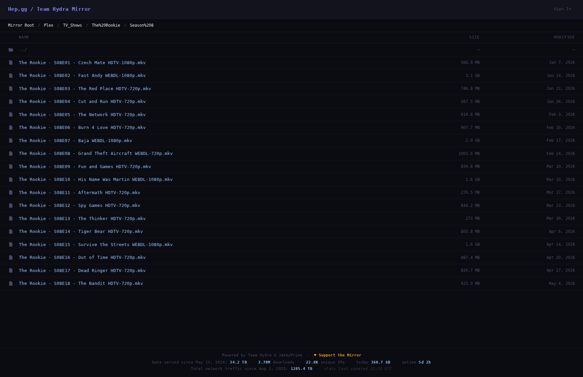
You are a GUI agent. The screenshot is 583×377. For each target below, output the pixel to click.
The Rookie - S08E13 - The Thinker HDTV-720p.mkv (82, 218)
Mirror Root (21, 25)
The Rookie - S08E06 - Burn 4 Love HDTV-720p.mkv (82, 127)
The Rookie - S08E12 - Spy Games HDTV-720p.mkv (79, 205)
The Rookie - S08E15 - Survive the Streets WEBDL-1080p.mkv (96, 244)
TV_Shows (72, 25)
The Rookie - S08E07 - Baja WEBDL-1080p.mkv (75, 140)
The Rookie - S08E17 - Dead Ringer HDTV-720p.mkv (82, 270)
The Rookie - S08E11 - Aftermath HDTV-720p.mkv (79, 192)
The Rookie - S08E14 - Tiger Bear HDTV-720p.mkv (81, 231)
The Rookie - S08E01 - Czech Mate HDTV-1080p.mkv (82, 62)
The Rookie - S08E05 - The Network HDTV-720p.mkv (82, 114)
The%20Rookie (106, 25)
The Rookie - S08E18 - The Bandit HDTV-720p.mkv (81, 283)
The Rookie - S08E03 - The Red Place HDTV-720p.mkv (85, 88)
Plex (48, 25)
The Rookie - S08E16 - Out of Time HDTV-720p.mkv (82, 257)
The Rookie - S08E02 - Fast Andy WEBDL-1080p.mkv (82, 75)
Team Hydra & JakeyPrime (275, 355)
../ (23, 49)
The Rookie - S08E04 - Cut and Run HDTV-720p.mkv (82, 101)
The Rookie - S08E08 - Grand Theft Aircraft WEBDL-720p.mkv (96, 153)
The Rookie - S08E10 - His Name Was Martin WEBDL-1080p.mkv (96, 179)
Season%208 (142, 25)
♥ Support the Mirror (337, 355)
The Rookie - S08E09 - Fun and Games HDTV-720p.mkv (85, 166)
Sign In (562, 9)
